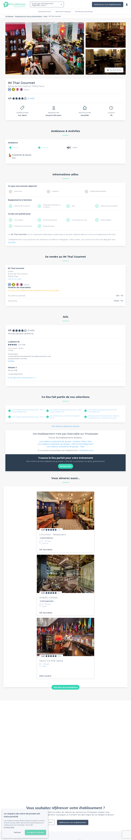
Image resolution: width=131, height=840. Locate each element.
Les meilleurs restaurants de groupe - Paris (28, 417)
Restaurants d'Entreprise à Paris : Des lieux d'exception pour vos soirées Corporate (103, 417)
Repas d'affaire (106, 220)
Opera (10, 271)
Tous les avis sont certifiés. (19, 333)
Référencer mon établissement (107, 4)
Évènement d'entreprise (84, 11)
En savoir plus (9, 827)
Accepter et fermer (35, 832)
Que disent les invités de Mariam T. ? (23, 378)
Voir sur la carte (14, 279)
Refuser (17, 832)
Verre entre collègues (63, 11)
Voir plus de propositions (65, 687)
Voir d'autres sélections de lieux (65, 426)
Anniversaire (18, 220)
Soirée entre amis (44, 11)
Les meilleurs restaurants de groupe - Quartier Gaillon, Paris (65, 441)
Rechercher (65, 466)
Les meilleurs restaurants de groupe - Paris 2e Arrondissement (65, 444)
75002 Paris (13, 276)
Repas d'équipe (48, 226)
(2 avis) (31, 98)
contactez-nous (86, 450)
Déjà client (48, 822)
